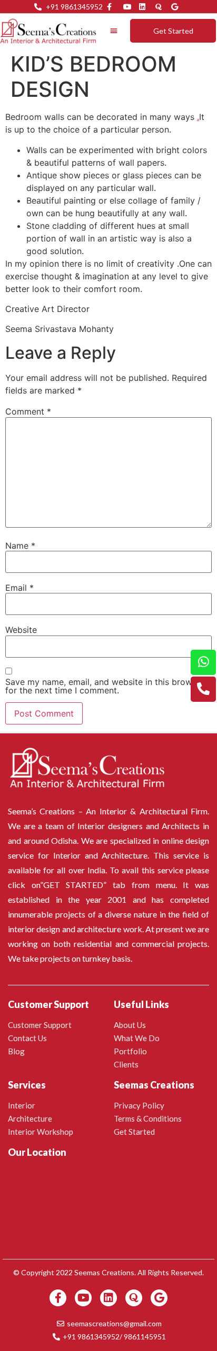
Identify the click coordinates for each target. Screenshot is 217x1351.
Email (19, 587)
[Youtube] (83, 1297)
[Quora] (133, 1297)
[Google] (159, 1297)
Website (21, 630)
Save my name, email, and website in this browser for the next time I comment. (104, 686)
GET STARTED (73, 885)
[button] (114, 30)
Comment (28, 411)
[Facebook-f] (58, 1297)
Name (20, 545)
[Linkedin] (108, 1297)
